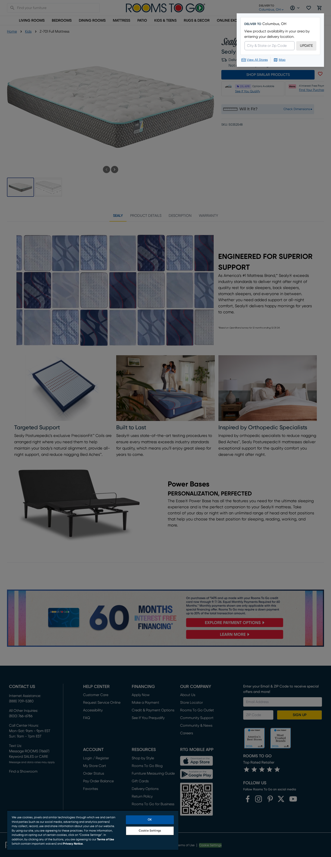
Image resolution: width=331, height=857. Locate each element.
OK (150, 819)
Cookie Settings (150, 830)
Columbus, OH (274, 24)
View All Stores (257, 59)
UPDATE (306, 45)
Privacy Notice (73, 843)
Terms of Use (105, 839)
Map (282, 59)
